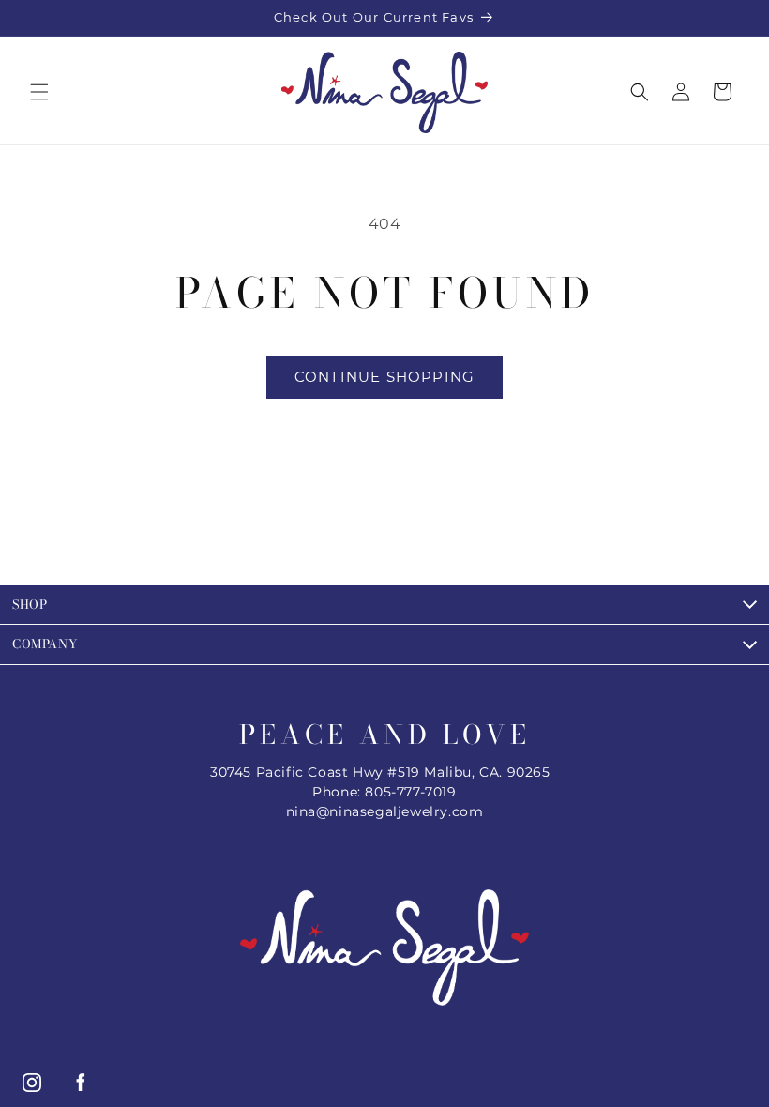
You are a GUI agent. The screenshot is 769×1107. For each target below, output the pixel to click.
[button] (39, 92)
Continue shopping (384, 377)
